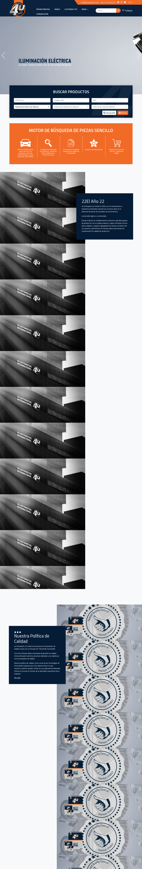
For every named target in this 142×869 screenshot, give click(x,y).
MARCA (57, 9)
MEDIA (84, 9)
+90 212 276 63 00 (107, 2)
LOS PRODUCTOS (70, 9)
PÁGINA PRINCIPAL (43, 9)
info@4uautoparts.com (90, 2)
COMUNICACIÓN (42, 14)
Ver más (17, 678)
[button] (32, 107)
